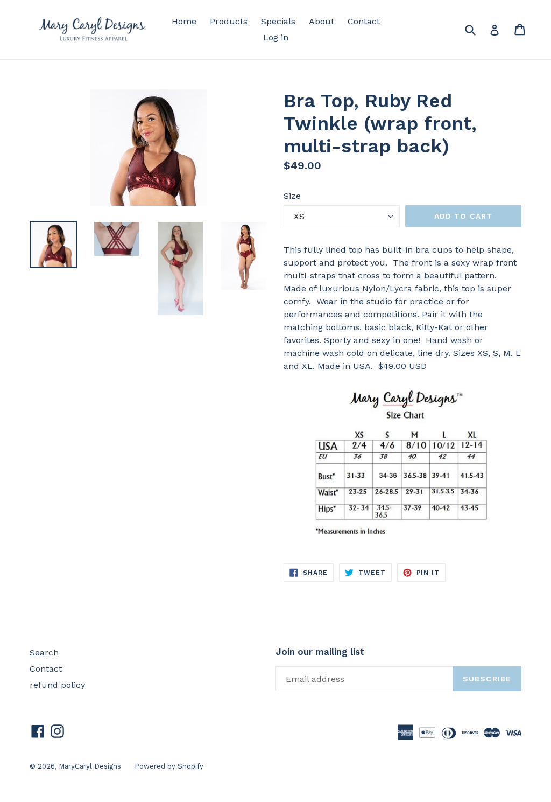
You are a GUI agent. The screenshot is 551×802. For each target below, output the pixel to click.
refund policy (57, 685)
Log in (275, 37)
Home (184, 21)
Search (44, 652)
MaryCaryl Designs (90, 766)
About (321, 21)
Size (292, 196)
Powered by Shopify (169, 766)
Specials (278, 21)
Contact (364, 21)
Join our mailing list (320, 651)
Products (229, 21)
